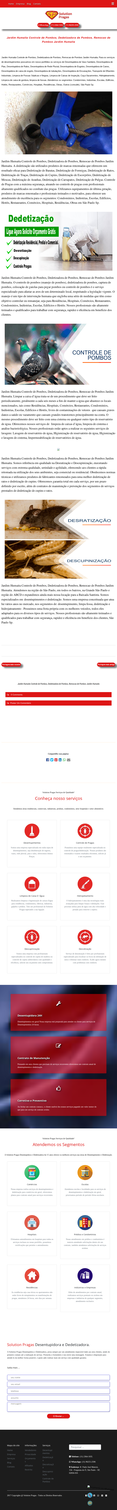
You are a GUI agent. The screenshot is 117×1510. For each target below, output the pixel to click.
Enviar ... (59, 1416)
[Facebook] (48, 760)
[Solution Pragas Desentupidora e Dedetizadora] (58, 15)
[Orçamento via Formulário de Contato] (89, 1502)
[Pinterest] (57, 760)
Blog (29, 3)
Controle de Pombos (48, 1480)
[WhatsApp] (65, 760)
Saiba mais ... (13, 1367)
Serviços (11, 1458)
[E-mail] (69, 760)
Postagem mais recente (11, 665)
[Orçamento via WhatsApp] (100, 1488)
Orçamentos (30, 1460)
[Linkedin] (61, 760)
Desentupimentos (47, 1452)
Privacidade (30, 1454)
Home (11, 3)
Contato (37, 3)
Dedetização (48, 1459)
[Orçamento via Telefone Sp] (89, 1495)
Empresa (20, 3)
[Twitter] (52, 760)
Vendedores (30, 1450)
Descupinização (48, 1473)
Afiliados (29, 1465)
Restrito (28, 1469)
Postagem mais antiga (106, 665)
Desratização (48, 1466)
